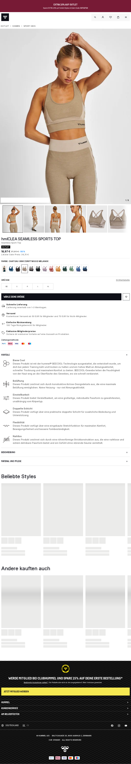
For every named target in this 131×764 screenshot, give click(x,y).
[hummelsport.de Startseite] (5, 17)
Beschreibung (8, 452)
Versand (10, 313)
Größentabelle (123, 280)
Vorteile (5, 355)
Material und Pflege (11, 461)
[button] (103, 17)
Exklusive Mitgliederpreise (21, 331)
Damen (16, 26)
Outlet (5, 26)
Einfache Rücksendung (18, 322)
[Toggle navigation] (95, 17)
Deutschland (12, 725)
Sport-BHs (29, 26)
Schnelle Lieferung (16, 304)
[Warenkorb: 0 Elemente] (118, 17)
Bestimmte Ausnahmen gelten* (36, 682)
